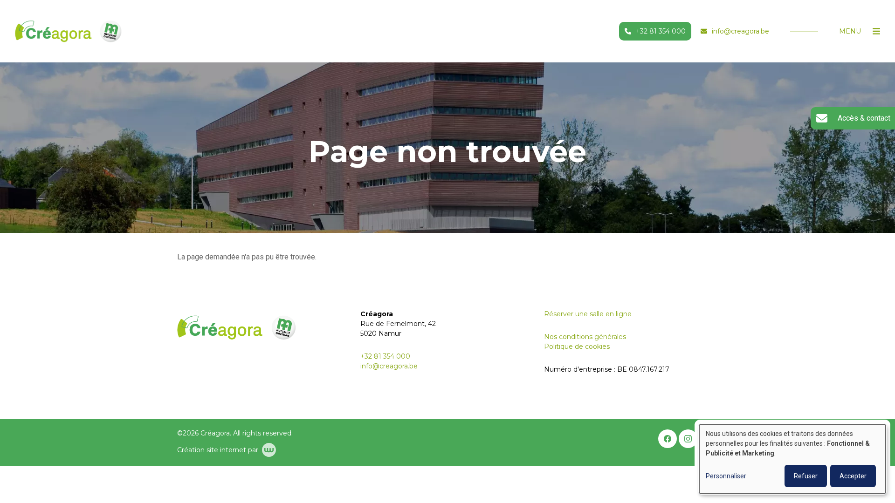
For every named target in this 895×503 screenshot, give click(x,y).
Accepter (853, 476)
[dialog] (792, 459)
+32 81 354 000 (385, 356)
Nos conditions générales (585, 337)
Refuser (806, 476)
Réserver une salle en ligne (588, 314)
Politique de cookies (577, 346)
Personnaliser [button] (726, 476)
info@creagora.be (389, 366)
